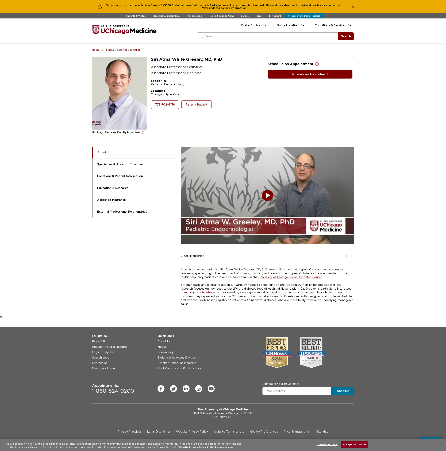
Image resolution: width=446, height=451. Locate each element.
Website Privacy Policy (192, 431)
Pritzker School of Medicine (176, 363)
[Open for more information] (142, 132)
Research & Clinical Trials (166, 16)
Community (165, 352)
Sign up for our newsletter (280, 383)
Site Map (322, 431)
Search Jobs (100, 357)
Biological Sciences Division (176, 357)
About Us (164, 341)
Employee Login (103, 368)
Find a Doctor (250, 25)
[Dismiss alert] (352, 6)
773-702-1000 (223, 417)
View (205, 8)
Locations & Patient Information (120, 176)
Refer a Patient (196, 104)
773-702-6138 (165, 104)
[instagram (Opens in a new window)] (198, 388)
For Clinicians (194, 16)
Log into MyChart (104, 352)
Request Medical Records (109, 346)
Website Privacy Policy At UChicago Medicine (205, 447)
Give (258, 16)
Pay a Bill (98, 341)
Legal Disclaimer (158, 431)
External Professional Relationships (122, 211)
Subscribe (342, 390)
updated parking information (228, 8)
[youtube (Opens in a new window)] (211, 388)
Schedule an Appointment (309, 74)
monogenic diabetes (198, 292)
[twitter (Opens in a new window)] (173, 388)
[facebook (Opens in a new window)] (160, 388)
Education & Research (112, 188)
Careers (245, 16)
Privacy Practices (129, 431)
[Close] (440, 444)
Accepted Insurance (111, 199)
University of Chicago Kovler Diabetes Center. (290, 277)
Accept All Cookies (354, 444)
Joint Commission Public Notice (179, 368)
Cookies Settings (327, 444)
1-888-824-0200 (113, 388)
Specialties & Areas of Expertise (120, 164)
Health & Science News (221, 16)
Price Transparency (296, 431)
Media (161, 346)
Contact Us (99, 363)
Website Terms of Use (229, 431)
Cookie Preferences (264, 431)
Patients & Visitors (136, 16)
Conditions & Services (330, 25)
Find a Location (287, 25)
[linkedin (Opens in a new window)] (186, 388)
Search (346, 36)
